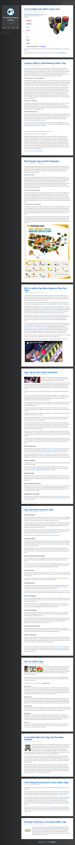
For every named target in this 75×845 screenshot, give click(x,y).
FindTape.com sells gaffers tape (31, 727)
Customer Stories (41, 374)
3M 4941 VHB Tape (33, 605)
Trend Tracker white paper (59, 517)
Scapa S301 (27, 641)
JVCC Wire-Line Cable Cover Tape (61, 315)
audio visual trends (51, 532)
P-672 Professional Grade (45, 807)
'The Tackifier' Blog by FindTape (10, 19)
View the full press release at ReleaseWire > (33, 150)
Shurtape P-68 (52, 810)
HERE (30, 579)
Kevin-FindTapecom (32, 11)
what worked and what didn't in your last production (48, 448)
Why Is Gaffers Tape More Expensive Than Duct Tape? (45, 289)
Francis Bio (8, 33)
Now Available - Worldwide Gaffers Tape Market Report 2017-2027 (38, 131)
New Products (39, 11)
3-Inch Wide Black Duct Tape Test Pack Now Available (44, 738)
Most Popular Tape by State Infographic (41, 161)
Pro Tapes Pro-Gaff (62, 794)
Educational (39, 292)
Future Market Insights (29, 68)
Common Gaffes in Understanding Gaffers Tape (45, 63)
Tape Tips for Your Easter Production (40, 372)
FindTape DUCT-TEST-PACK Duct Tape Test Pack (58, 747)
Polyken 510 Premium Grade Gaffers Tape (55, 306)
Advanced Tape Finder (41, 124)
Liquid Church (27, 395)
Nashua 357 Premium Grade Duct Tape (38, 328)
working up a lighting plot (37, 468)
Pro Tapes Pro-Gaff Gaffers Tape (45, 454)
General (39, 65)
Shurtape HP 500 (59, 646)
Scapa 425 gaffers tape (29, 425)
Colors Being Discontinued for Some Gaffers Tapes (46, 782)
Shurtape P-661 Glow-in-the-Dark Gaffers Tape (45, 822)
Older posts (52, 842)
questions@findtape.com (55, 498)
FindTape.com (63, 52)
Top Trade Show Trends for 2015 (38, 509)
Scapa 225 (40, 797)
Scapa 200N (66, 798)
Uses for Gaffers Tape (33, 661)
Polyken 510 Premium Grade (30, 14)
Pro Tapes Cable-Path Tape (44, 315)
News (44, 11)
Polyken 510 (57, 791)
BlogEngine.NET (8, 32)
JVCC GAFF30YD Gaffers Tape (30, 551)
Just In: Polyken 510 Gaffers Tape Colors (42, 9)
